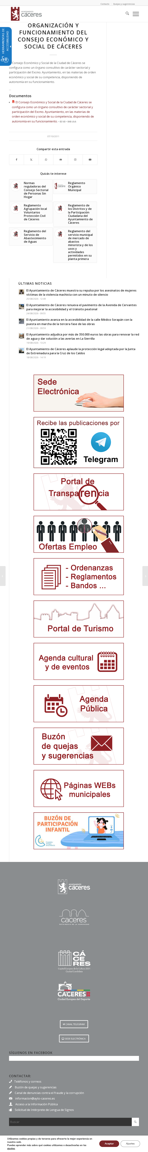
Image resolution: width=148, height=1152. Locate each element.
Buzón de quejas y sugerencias (35, 1087)
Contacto (105, 4)
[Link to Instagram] (75, 160)
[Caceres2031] (74, 961)
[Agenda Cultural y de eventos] (78, 661)
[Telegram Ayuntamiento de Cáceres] (78, 442)
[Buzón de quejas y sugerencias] (78, 746)
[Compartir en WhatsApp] (46, 160)
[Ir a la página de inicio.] (74, 886)
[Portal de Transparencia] (78, 492)
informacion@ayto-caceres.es (35, 1098)
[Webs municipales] (78, 788)
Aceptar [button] (109, 1143)
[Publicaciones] (78, 576)
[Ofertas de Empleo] (78, 534)
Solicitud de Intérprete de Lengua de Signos (44, 1110)
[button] (74, 1024)
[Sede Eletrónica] (78, 393)
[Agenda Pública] (78, 703)
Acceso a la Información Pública (36, 1104)
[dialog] (74, 1143)
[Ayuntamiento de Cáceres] (26, 14)
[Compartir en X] (31, 160)
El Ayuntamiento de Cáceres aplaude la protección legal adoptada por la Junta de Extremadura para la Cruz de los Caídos (80, 351)
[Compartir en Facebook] (16, 160)
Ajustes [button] (130, 1143)
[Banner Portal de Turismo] (78, 619)
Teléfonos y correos (27, 1081)
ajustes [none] (11, 1148)
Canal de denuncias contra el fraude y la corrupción (49, 1093)
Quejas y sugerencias (124, 4)
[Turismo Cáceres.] (74, 917)
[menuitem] (125, 14)
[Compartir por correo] (60, 160)
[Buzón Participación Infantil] (78, 831)
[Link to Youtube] (90, 160)
